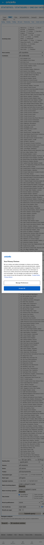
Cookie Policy (36, 275)
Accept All (22, 288)
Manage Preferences (22, 282)
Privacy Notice (8, 277)
